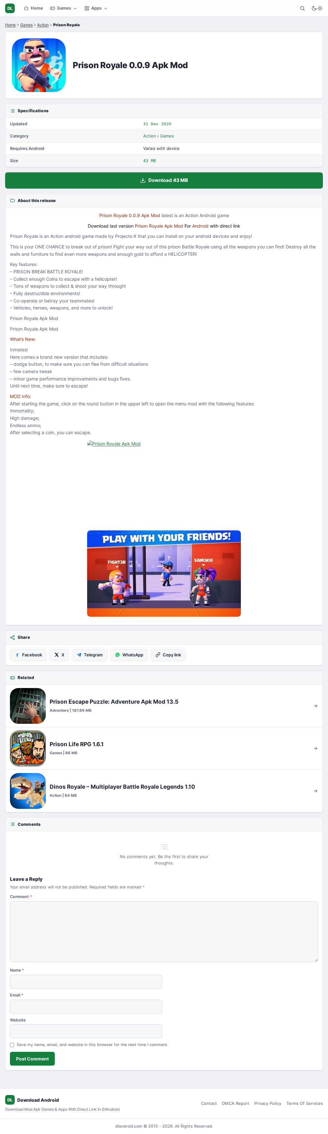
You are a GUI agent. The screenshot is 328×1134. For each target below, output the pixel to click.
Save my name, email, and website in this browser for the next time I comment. (92, 1044)
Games (64, 8)
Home (37, 8)
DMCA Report (235, 1103)
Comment (21, 896)
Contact (209, 1103)
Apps (96, 8)
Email (16, 995)
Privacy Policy (267, 1103)
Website (18, 1020)
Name (17, 970)
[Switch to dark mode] (317, 8)
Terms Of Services (304, 1103)
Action (43, 24)
